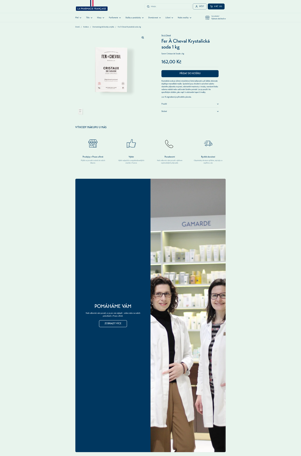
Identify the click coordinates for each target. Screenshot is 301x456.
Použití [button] (164, 104)
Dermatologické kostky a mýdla (103, 27)
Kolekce (86, 27)
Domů (77, 27)
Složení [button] (164, 111)
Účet (201, 7)
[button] (215, 17)
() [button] (219, 7)
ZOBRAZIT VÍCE (113, 323)
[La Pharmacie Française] (91, 6)
